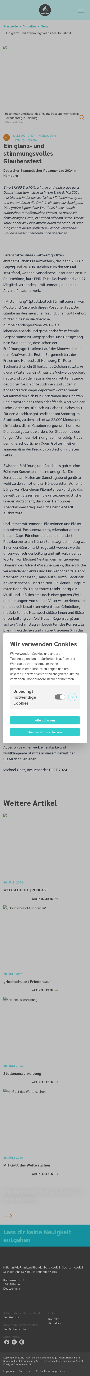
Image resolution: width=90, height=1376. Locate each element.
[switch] (60, 697)
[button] (45, 697)
